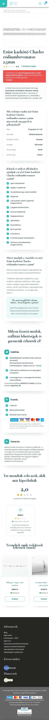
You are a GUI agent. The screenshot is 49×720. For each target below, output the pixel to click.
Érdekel (15, 599)
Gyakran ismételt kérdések (14, 646)
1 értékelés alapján (28, 66)
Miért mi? (7, 641)
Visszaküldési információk (14, 649)
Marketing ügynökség (24, 715)
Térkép (38, 365)
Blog (5, 632)
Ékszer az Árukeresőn (24, 713)
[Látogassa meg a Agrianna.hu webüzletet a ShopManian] (24, 708)
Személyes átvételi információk (16, 644)
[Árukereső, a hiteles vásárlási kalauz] (8, 680)
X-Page (22, 693)
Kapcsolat (8, 635)
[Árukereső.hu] (24, 710)
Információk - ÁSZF (11, 638)
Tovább (9, 80)
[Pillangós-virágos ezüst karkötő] (15, 566)
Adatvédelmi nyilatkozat (13, 652)
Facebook (6, 668)
